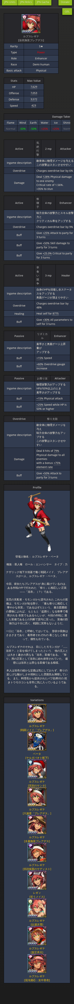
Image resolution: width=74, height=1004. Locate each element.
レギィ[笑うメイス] (37, 894)
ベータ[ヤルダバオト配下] (37, 755)
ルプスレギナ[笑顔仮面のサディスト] (37, 867)
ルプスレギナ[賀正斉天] (37, 950)
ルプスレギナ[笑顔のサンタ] (37, 783)
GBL (67, 11)
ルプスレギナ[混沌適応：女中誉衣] (37, 978)
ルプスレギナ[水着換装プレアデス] (37, 839)
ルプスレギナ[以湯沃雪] (37, 922)
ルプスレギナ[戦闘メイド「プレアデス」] (37, 728)
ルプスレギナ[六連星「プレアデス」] (37, 811)
